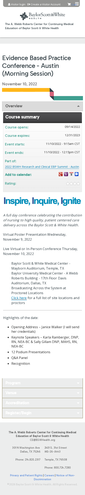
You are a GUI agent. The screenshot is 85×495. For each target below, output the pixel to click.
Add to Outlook (77, 174)
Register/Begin (18, 412)
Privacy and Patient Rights (26, 475)
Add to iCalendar (71, 174)
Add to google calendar (61, 174)
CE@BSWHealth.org (42, 439)
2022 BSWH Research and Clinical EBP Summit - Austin (42, 167)
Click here (19, 298)
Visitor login (18, 4)
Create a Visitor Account (45, 4)
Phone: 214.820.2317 (27, 459)
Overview (13, 106)
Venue (11, 392)
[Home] (42, 13)
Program (13, 383)
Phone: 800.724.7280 (58, 467)
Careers (49, 475)
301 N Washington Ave (26, 449)
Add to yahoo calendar (66, 174)
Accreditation (17, 402)
